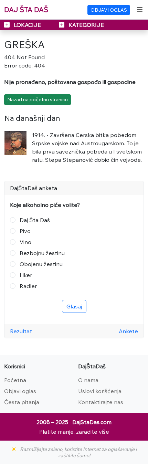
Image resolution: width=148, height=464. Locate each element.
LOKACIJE (27, 24)
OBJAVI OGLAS (109, 10)
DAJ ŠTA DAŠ (26, 9)
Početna (15, 380)
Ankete (128, 331)
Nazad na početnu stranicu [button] (37, 99)
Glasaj (74, 306)
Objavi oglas (20, 391)
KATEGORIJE (85, 24)
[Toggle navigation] (140, 10)
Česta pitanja (21, 402)
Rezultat (21, 331)
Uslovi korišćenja (99, 391)
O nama (88, 380)
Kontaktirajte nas (100, 402)
